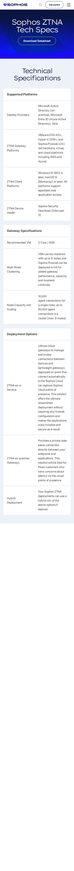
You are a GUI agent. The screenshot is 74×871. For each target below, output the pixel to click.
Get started (54, 4)
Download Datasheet (36, 41)
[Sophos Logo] (15, 4)
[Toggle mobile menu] (69, 5)
